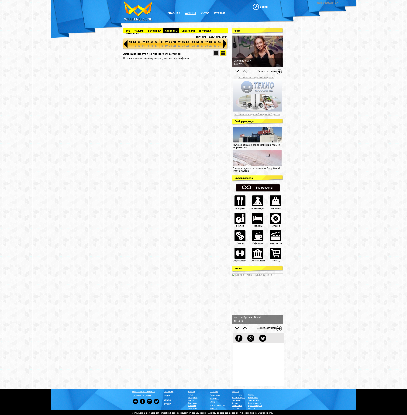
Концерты (171, 30)
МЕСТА (235, 391)
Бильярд (236, 408)
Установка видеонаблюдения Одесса (257, 114)
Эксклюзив (215, 395)
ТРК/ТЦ (251, 408)
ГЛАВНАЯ (168, 391)
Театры (251, 395)
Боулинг (235, 403)
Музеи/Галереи (255, 406)
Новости (213, 409)
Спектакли (188, 30)
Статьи (219, 13)
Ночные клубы (238, 398)
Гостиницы (237, 406)
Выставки (205, 30)
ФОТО (167, 396)
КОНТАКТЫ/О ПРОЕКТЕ (143, 391)
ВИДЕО (167, 400)
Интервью (214, 399)
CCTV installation (327, 2)
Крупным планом (217, 405)
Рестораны (237, 395)
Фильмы (139, 30)
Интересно (132, 33)
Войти (264, 6)
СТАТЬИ (214, 391)
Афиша (190, 13)
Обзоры (213, 402)
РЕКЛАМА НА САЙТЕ (141, 396)
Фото (205, 13)
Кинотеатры (253, 400)
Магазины (236, 400)
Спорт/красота (254, 403)
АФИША (191, 391)
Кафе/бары (253, 398)
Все (128, 30)
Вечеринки (154, 30)
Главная (173, 13)
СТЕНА (167, 404)
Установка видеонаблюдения (256, 77)
